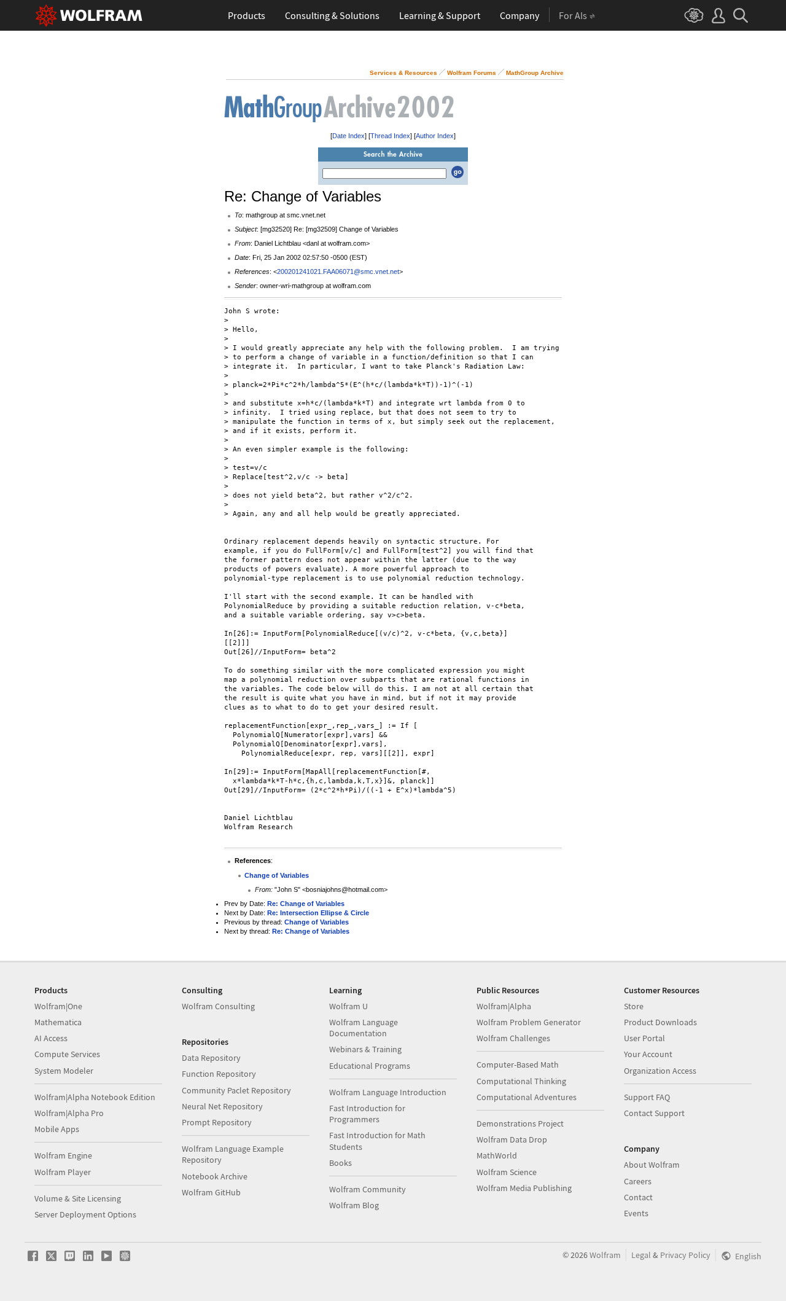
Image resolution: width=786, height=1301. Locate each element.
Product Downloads (660, 1022)
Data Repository (211, 1057)
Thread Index (390, 135)
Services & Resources (403, 72)
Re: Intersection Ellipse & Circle (318, 912)
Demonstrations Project (520, 1123)
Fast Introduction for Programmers (367, 1114)
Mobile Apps (56, 1129)
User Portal (644, 1038)
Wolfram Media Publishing (524, 1188)
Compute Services (67, 1054)
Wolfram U (348, 1006)
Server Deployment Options (85, 1214)
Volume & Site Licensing (77, 1198)
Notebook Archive (214, 1176)
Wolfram (605, 1254)
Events (636, 1213)
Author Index (435, 135)
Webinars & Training (365, 1049)
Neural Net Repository (222, 1106)
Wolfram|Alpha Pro (69, 1113)
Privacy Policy (685, 1254)
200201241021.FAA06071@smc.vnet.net (338, 271)
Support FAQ (647, 1097)
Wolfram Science (507, 1172)
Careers (638, 1181)
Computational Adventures (527, 1097)
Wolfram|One (58, 1006)
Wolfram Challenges (513, 1038)
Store (634, 1006)
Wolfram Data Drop (512, 1139)
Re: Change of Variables (305, 903)
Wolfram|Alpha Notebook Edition (94, 1097)
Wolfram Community (367, 1189)
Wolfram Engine (63, 1155)
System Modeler (63, 1070)
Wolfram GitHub (211, 1192)
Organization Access (660, 1070)
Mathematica (58, 1022)
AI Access (51, 1038)
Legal (641, 1254)
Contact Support (654, 1113)
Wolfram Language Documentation (363, 1028)
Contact (638, 1197)
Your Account (648, 1054)
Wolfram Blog (354, 1205)
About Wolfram (652, 1164)
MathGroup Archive (535, 72)
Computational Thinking (521, 1081)
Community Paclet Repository (236, 1090)
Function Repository (219, 1073)
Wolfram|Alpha (504, 1006)
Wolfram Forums (471, 72)
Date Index (348, 135)
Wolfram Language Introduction (387, 1092)
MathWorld (497, 1155)
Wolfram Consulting (218, 1006)
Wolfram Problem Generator (529, 1022)
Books (340, 1162)
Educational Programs (369, 1065)
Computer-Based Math (518, 1064)
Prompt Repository (217, 1122)
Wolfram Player (62, 1172)
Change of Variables (276, 875)
